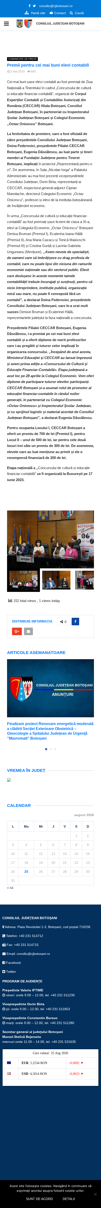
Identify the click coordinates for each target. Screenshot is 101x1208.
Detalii (69, 1199)
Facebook (13, 963)
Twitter (10, 971)
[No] (95, 1194)
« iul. (10, 887)
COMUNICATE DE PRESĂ (22, 59)
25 (26, 871)
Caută (79, 13)
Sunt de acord (39, 1199)
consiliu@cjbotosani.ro (56, 6)
